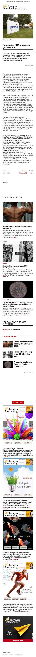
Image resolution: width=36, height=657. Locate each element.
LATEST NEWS (10, 336)
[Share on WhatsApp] (18, 188)
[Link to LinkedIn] (28, 652)
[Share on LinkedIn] (24, 188)
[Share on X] (12, 188)
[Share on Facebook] (6, 188)
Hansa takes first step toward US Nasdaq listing (15, 267)
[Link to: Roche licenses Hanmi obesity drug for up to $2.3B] (18, 212)
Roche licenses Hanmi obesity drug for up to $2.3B (17, 227)
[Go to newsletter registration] (18, 629)
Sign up (5, 329)
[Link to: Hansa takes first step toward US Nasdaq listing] (18, 251)
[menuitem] (11, 1)
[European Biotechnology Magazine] (15, 7)
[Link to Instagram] (31, 652)
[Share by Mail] (30, 188)
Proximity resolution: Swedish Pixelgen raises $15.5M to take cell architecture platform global (17, 304)
